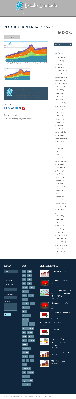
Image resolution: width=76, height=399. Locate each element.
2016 (24, 283)
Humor (25, 344)
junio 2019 (58, 112)
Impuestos (25, 352)
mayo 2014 (58, 219)
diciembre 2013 (60, 235)
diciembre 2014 (60, 203)
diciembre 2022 (60, 70)
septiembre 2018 (60, 138)
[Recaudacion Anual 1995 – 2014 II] (26, 53)
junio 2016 (58, 171)
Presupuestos (26, 376)
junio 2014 (58, 216)
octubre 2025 (59, 57)
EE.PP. (25, 328)
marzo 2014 (58, 225)
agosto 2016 (59, 167)
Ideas (16, 13)
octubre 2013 (59, 242)
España (30, 332)
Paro (24, 372)
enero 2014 (58, 232)
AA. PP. (25, 287)
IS (23, 360)
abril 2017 (58, 151)
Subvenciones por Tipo (60, 352)
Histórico (31, 340)
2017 (29, 283)
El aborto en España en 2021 (51, 322)
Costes (32, 303)
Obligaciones (26, 368)
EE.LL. (25, 324)
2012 (24, 275)
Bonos (24, 295)
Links (65, 13)
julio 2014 (58, 213)
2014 (24, 279)
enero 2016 (58, 183)
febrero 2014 (59, 229)
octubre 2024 (59, 64)
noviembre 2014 (60, 206)
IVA (32, 360)
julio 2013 (58, 248)
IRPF (31, 356)
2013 (29, 275)
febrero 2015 (59, 196)
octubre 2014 (59, 209)
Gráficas (33, 13)
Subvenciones (26, 385)
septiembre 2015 (60, 187)
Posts (51, 13)
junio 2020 (58, 90)
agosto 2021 (59, 80)
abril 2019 (58, 116)
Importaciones (26, 348)
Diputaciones (26, 316)
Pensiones (30, 372)
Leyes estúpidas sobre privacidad (44, 396)
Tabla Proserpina (58, 361)
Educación (25, 320)
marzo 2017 (58, 154)
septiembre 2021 (60, 77)
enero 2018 (58, 148)
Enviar (7, 315)
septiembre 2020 (60, 87)
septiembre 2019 (60, 106)
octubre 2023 (59, 67)
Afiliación (25, 291)
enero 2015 (58, 200)
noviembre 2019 (60, 103)
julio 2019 (58, 109)
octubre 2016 (59, 164)
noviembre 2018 (60, 132)
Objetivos (24, 13)
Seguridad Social (27, 381)
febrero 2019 (59, 122)
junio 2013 (58, 251)
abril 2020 (58, 96)
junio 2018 (58, 141)
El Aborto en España (59, 271)
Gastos (31, 336)
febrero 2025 (59, 61)
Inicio (10, 13)
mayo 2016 (58, 174)
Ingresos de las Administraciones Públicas (58, 342)
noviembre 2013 (60, 238)
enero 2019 (58, 125)
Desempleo (26, 307)
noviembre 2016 (60, 161)
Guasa (58, 13)
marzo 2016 (58, 177)
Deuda (24, 312)
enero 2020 (58, 99)
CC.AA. (31, 295)
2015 (29, 279)
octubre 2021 (59, 74)
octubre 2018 (59, 135)
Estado (24, 336)
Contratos (25, 303)
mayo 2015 (58, 190)
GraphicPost (43, 13)
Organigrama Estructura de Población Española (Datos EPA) (61, 293)
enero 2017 (58, 158)
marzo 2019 (58, 119)
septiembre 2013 (60, 245)
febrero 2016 (59, 180)
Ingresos (25, 356)
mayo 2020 (58, 93)
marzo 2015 (58, 193)
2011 (29, 271)
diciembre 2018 (60, 129)
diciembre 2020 (60, 83)
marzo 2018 (58, 145)
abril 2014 (58, 222)
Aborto (32, 287)
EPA (24, 332)
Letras (24, 364)
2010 (24, 271)
